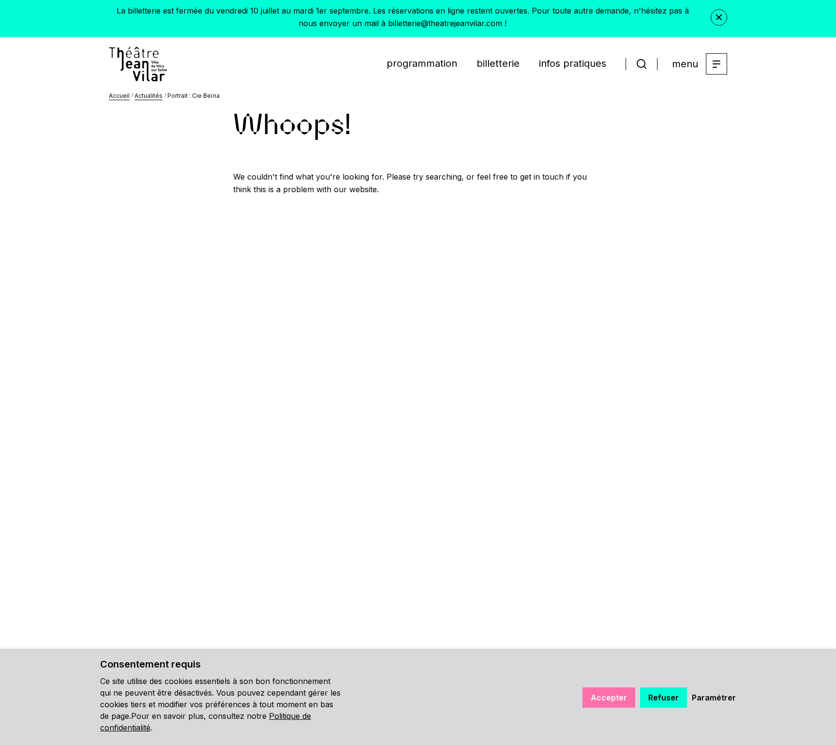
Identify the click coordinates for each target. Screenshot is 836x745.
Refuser (663, 697)
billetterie (498, 63)
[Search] (641, 64)
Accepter (609, 697)
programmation (422, 63)
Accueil (119, 95)
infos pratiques (572, 63)
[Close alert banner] (719, 17)
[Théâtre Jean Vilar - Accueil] (138, 64)
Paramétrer (714, 697)
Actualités (148, 95)
